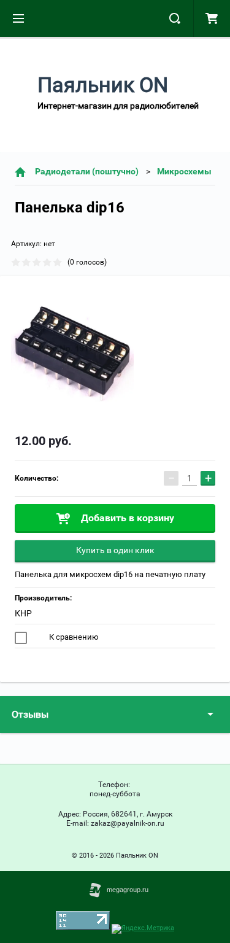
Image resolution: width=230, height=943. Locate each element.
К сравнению (73, 637)
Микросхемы (184, 171)
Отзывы (30, 714)
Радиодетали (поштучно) (87, 171)
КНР (23, 613)
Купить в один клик (115, 550)
